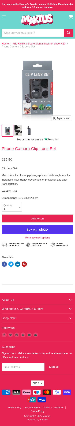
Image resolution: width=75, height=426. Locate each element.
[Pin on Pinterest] (24, 264)
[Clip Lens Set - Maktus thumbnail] (7, 130)
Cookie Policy (37, 411)
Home (5, 43)
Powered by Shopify (37, 419)
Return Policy (14, 407)
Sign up (54, 366)
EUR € (36, 383)
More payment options (37, 237)
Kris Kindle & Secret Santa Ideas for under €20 (39, 43)
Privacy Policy (32, 407)
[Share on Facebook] (4, 264)
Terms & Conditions (53, 407)
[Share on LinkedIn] (17, 264)
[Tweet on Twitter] (11, 264)
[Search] (68, 33)
